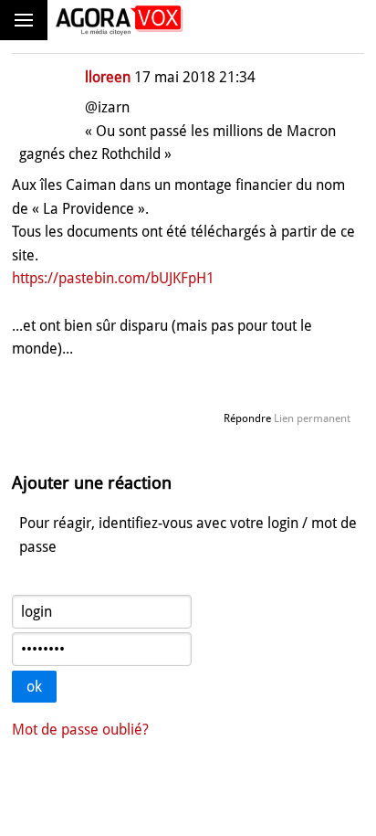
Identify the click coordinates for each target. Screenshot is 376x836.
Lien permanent (312, 418)
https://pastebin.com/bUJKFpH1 (113, 278)
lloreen (108, 77)
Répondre (247, 418)
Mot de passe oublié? (80, 729)
